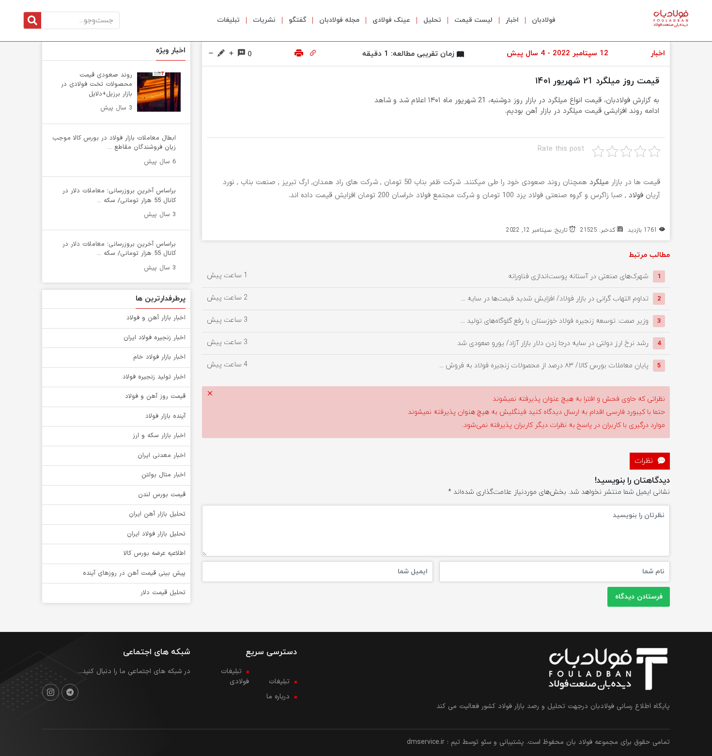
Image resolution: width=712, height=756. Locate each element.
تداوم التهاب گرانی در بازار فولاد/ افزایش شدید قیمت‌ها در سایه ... (555, 298)
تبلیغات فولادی (235, 676)
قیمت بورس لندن (162, 495)
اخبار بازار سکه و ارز (159, 436)
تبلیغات (228, 20)
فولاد (636, 195)
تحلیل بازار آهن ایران (157, 514)
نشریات (264, 20)
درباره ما (278, 697)
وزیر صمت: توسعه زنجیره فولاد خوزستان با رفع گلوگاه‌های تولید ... (555, 321)
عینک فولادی (391, 20)
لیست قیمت (473, 20)
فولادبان (544, 20)
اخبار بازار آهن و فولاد (156, 318)
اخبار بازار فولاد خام (159, 357)
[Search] (32, 20)
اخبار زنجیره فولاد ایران (155, 338)
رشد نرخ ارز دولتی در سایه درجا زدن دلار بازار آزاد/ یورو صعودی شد (553, 343)
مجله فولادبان (339, 20)
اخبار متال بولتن (163, 475)
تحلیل (432, 20)
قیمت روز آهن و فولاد (155, 396)
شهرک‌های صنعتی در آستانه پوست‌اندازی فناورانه (578, 276)
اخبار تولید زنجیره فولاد (154, 377)
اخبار (512, 20)
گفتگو (297, 20)
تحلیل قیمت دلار (163, 593)
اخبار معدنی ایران (162, 455)
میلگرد (599, 182)
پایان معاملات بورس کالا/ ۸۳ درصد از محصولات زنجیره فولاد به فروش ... (544, 365)
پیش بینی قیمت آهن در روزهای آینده (134, 573)
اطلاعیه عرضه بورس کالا (155, 553)
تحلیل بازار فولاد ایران (156, 534)
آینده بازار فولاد (165, 416)
